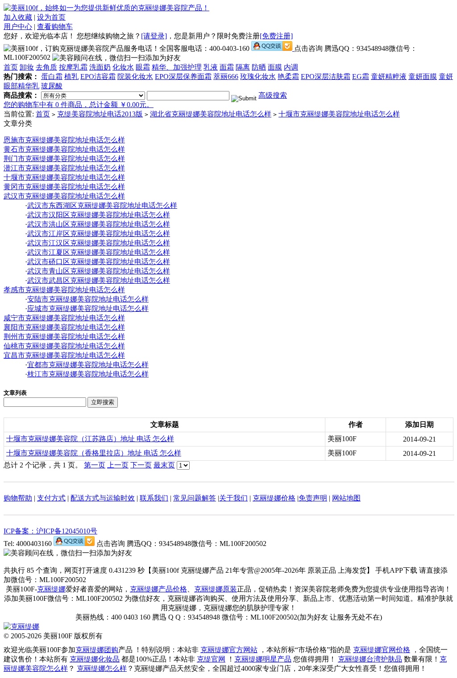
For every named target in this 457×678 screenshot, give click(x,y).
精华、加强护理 (177, 67)
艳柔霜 (288, 76)
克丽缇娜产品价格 (158, 589)
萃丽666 (225, 76)
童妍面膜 (422, 76)
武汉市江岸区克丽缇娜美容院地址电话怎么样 (98, 233)
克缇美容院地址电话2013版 (100, 114)
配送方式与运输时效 (103, 498)
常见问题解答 (194, 498)
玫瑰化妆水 (258, 76)
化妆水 (123, 67)
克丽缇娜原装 (215, 589)
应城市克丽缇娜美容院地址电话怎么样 (88, 308)
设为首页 (51, 17)
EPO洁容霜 (98, 76)
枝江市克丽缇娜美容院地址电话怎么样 (88, 374)
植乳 (71, 76)
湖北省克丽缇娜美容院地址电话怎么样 (210, 114)
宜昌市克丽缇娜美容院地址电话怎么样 (64, 355)
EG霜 (360, 76)
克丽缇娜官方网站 (229, 649)
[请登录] (154, 36)
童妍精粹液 (389, 76)
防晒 (259, 67)
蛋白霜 (51, 76)
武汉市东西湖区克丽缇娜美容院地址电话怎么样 (102, 205)
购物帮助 (18, 498)
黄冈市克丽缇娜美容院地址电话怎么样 (64, 186)
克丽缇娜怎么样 (102, 668)
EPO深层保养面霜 (183, 76)
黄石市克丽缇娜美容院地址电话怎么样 (64, 149)
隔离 (243, 67)
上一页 (118, 465)
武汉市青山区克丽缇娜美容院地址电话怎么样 (98, 271)
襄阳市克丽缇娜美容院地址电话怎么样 (64, 327)
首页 (11, 67)
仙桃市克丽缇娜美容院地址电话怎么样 (64, 346)
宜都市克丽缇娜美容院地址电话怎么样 (88, 364)
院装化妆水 (135, 76)
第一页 (94, 465)
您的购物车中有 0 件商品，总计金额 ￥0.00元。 (79, 104)
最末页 (164, 465)
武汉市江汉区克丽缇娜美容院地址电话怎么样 (98, 243)
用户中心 (18, 26)
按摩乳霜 (73, 67)
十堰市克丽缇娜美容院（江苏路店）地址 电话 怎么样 (90, 438)
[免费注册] (276, 36)
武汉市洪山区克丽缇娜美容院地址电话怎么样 (98, 224)
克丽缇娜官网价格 (381, 649)
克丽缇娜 (51, 589)
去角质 (46, 67)
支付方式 (51, 498)
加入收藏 (18, 17)
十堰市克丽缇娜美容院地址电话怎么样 (339, 114)
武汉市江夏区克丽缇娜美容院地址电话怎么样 (98, 252)
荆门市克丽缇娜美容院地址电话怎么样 (64, 158)
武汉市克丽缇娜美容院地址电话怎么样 (64, 196)
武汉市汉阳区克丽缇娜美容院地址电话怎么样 (98, 215)
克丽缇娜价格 (274, 498)
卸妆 (27, 67)
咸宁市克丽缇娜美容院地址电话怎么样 (64, 318)
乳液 (211, 67)
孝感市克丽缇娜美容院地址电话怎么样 (64, 290)
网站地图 (346, 498)
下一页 (141, 465)
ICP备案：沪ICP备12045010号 (50, 531)
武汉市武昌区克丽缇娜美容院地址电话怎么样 (98, 280)
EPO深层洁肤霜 (325, 76)
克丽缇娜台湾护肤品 (370, 659)
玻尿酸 (51, 86)
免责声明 (313, 498)
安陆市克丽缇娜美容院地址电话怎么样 (88, 299)
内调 (291, 67)
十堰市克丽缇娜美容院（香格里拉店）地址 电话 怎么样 (93, 453)
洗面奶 (100, 67)
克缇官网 (211, 659)
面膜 (275, 67)
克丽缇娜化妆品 (95, 659)
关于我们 (233, 498)
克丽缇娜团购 (96, 649)
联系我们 (154, 498)
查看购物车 (55, 26)
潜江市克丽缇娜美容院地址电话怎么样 (64, 168)
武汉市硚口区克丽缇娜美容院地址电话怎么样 (98, 261)
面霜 (227, 67)
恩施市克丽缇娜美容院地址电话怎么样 (64, 140)
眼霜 (143, 67)
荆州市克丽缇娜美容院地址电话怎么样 (64, 336)
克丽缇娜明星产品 (262, 659)
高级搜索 (272, 95)
